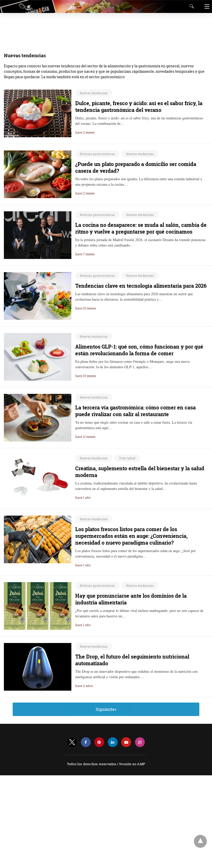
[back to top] (200, 841)
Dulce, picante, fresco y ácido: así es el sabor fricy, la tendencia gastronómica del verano (138, 106)
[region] (104, 30)
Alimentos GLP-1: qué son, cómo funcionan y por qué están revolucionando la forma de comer (139, 350)
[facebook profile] (86, 742)
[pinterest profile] (99, 742)
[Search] (190, 6)
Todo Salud (127, 458)
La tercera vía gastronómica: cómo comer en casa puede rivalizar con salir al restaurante (135, 410)
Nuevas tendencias (94, 93)
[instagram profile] (140, 742)
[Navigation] (205, 6)
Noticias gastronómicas (97, 154)
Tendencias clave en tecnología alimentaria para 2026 (141, 285)
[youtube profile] (126, 742)
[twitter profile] (72, 742)
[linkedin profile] (113, 742)
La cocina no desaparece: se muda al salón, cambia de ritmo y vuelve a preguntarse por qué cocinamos (141, 228)
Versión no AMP (132, 764)
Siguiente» (106, 709)
